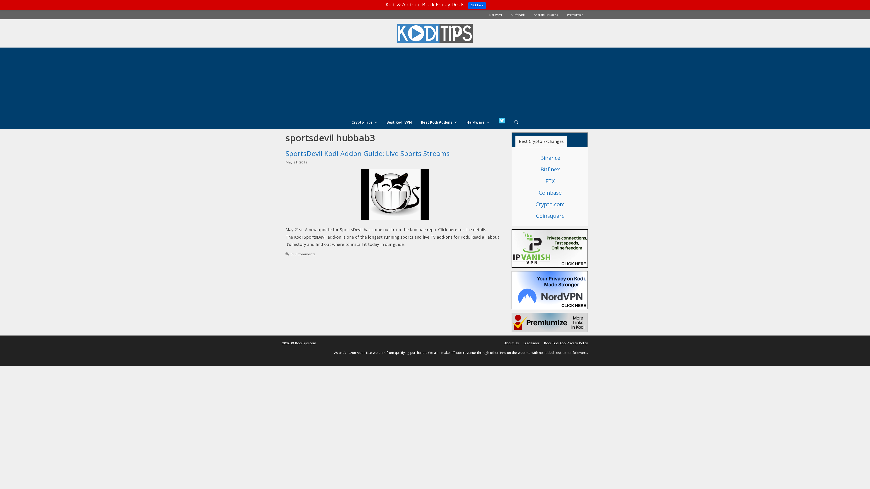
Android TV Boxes (546, 15)
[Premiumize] (550, 322)
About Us (511, 343)
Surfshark (518, 15)
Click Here (477, 5)
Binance (550, 157)
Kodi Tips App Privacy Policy (566, 343)
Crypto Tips (361, 122)
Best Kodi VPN (399, 122)
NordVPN (495, 15)
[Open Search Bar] (516, 122)
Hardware (475, 122)
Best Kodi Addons (436, 122)
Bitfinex (550, 169)
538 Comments (303, 254)
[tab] (541, 141)
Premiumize (575, 15)
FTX (550, 181)
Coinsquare (550, 215)
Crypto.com (550, 204)
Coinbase (550, 192)
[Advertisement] (435, 81)
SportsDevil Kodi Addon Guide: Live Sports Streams (367, 153)
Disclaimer (531, 343)
